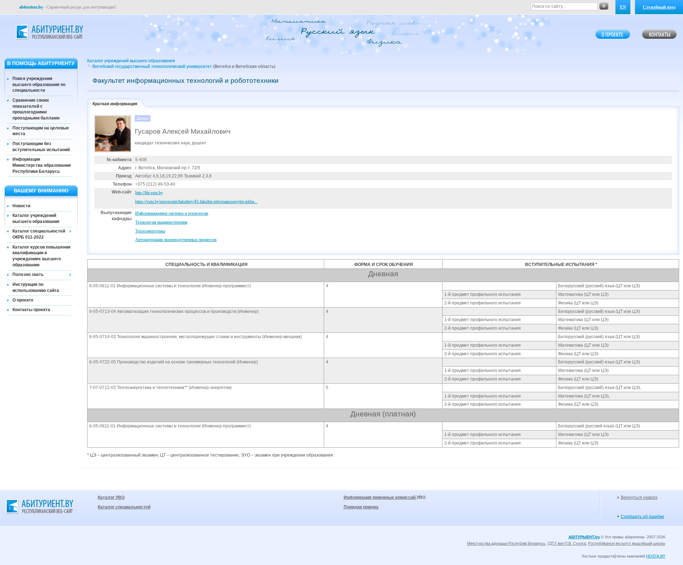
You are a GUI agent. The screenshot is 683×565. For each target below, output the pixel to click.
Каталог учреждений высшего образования (35, 218)
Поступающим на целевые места (40, 131)
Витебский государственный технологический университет (152, 66)
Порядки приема (361, 507)
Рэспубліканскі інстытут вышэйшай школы (626, 543)
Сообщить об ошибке (642, 516)
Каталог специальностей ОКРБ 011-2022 (38, 234)
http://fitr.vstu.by (149, 192)
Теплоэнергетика (150, 231)
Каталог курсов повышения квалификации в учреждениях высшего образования (41, 256)
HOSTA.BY (655, 556)
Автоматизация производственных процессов (176, 239)
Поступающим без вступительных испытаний (41, 146)
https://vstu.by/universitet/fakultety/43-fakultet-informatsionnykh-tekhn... (196, 201)
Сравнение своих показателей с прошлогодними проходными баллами (35, 109)
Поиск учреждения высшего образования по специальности (38, 84)
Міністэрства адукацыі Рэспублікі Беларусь (506, 543)
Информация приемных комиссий (380, 497)
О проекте (22, 300)
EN (623, 7)
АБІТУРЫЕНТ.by (584, 537)
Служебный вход (659, 7)
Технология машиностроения (161, 222)
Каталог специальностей (124, 507)
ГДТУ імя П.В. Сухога (566, 543)
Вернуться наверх (639, 497)
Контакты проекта (31, 309)
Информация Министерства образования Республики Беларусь (41, 165)
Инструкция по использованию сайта (35, 287)
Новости (21, 205)
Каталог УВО (111, 497)
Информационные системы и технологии (171, 213)
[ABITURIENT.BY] (49, 32)
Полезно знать (27, 274)
